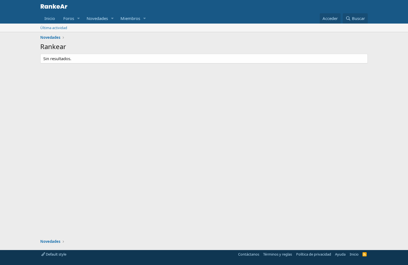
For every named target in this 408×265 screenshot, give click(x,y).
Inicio (49, 18)
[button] (78, 18)
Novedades (97, 18)
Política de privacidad (313, 254)
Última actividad (53, 27)
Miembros (130, 18)
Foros (68, 18)
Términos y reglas (277, 254)
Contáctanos (248, 254)
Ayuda (340, 254)
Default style (55, 254)
